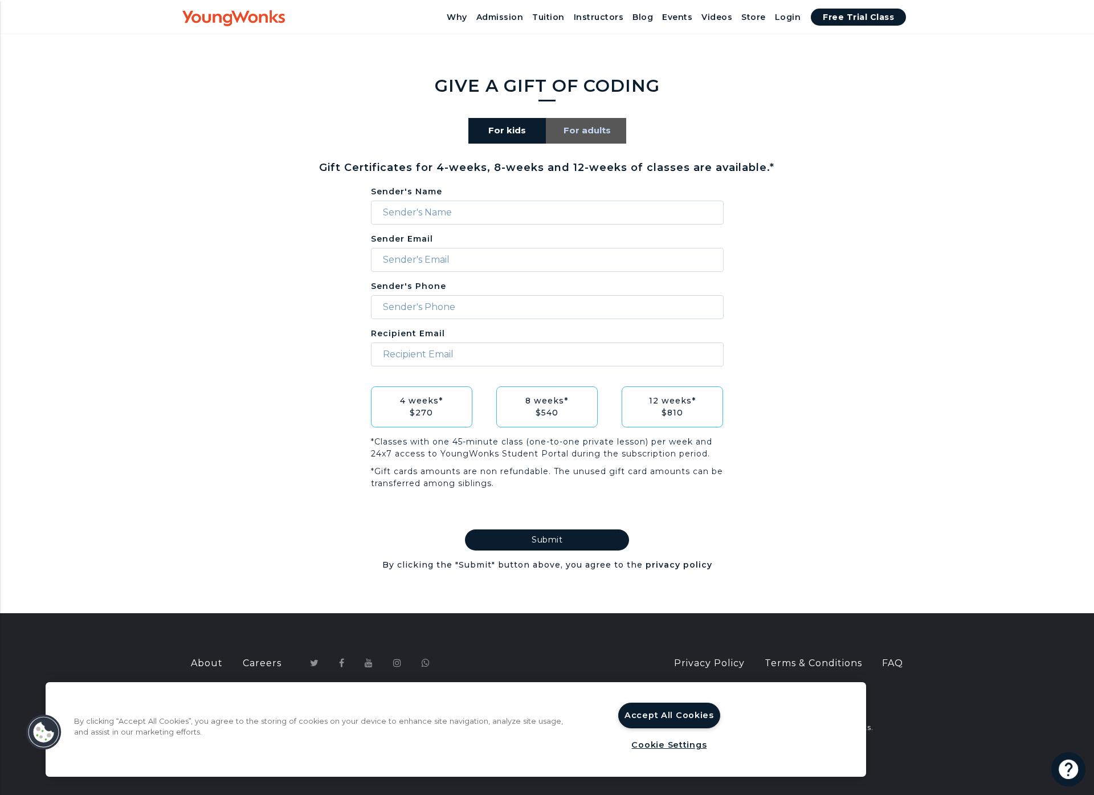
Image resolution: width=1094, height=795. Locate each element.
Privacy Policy (709, 663)
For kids (507, 130)
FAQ (892, 663)
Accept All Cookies (669, 715)
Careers (262, 663)
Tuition (548, 17)
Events (677, 17)
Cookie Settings (669, 744)
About (207, 663)
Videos (716, 17)
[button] (44, 732)
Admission (500, 17)
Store (753, 17)
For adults (587, 130)
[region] (456, 729)
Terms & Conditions (813, 663)
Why (457, 17)
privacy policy (679, 564)
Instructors (599, 17)
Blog (642, 17)
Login (788, 17)
